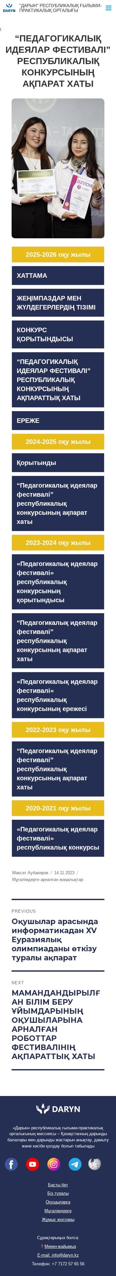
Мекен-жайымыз (60, 1246)
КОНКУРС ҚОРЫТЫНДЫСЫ (45, 334)
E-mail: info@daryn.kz (58, 1255)
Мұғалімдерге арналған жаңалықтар (47, 879)
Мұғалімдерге (58, 1211)
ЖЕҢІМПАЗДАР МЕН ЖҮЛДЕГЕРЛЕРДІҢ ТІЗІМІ (56, 303)
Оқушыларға (58, 1202)
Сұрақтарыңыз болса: (58, 1238)
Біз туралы (58, 1193)
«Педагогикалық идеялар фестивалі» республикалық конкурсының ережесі (57, 695)
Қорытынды (36, 462)
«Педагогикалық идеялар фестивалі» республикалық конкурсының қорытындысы (57, 582)
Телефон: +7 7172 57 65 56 (58, 1264)
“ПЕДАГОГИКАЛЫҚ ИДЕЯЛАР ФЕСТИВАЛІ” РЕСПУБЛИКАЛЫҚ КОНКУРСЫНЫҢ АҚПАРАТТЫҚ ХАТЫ (54, 379)
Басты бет (58, 1185)
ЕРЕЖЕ (28, 420)
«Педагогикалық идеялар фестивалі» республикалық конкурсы (58, 838)
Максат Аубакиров (30, 872)
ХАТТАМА (32, 275)
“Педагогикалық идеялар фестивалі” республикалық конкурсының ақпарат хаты (57, 503)
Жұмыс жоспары (58, 1219)
